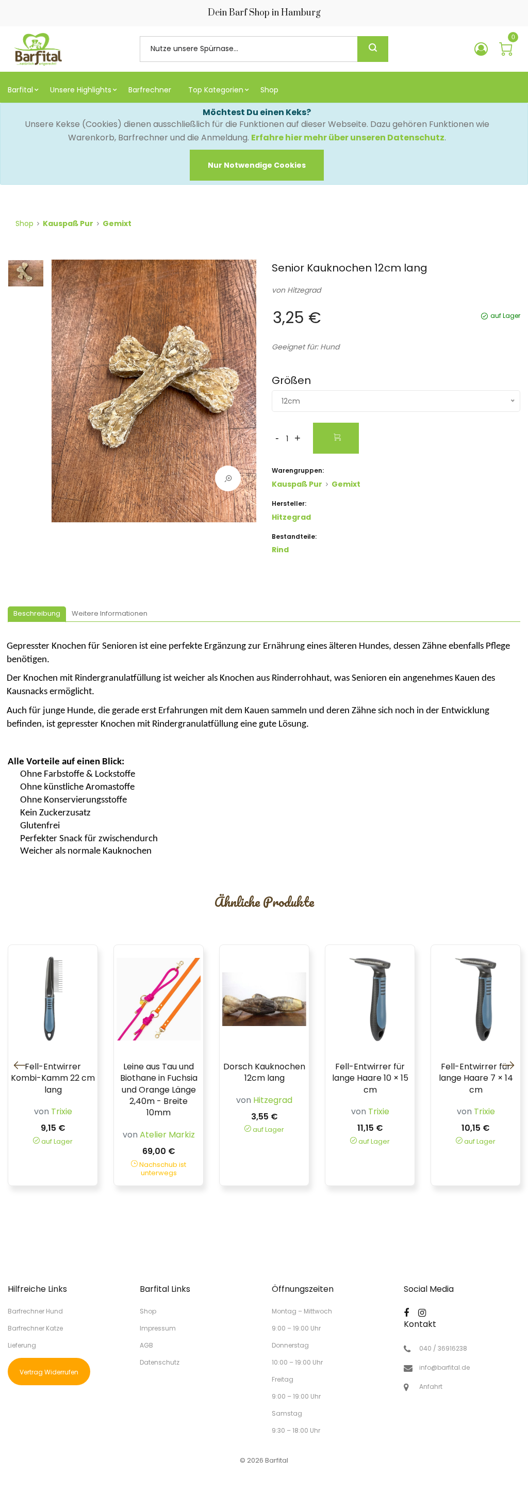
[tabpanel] (154, 396)
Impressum (158, 1328)
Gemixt (117, 223)
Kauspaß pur (68, 223)
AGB (146, 1345)
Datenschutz (159, 1362)
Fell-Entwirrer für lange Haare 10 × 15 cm (370, 1078)
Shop (24, 223)
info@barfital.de (444, 1368)
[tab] (37, 614)
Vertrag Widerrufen (49, 1372)
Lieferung (22, 1345)
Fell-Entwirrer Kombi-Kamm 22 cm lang (53, 1078)
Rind (280, 549)
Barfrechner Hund (35, 1311)
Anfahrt (430, 1387)
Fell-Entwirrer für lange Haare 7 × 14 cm (476, 1078)
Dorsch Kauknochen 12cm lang (264, 1072)
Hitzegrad (304, 290)
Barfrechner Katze (35, 1328)
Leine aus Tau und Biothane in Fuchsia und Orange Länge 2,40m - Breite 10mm (158, 1090)
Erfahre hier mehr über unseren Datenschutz (347, 137)
